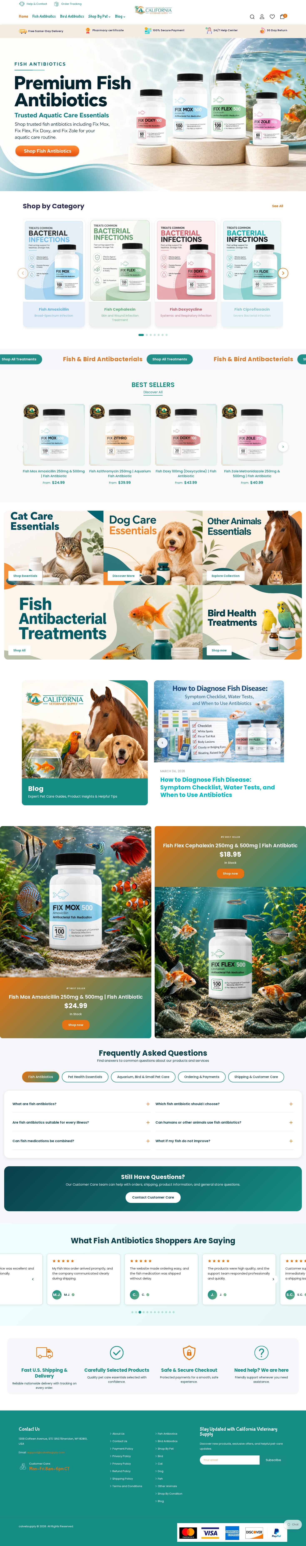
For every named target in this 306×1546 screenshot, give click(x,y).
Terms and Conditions (127, 1486)
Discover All (153, 392)
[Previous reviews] (32, 1279)
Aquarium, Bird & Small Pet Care (143, 1077)
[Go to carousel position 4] (155, 335)
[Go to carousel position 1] (141, 335)
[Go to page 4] (143, 1312)
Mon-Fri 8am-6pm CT (49, 1468)
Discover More (124, 576)
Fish (160, 1479)
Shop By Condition (169, 1494)
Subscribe (273, 1460)
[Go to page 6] (151, 1312)
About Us (118, 1434)
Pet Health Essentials (85, 1077)
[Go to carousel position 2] (147, 335)
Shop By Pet (165, 1449)
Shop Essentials (25, 576)
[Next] (283, 273)
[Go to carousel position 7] (166, 335)
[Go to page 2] (136, 1312)
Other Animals (167, 1486)
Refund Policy (121, 1471)
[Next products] (283, 447)
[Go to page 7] (155, 1312)
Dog (160, 1471)
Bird (160, 1456)
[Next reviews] (273, 1279)
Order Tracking (71, 4)
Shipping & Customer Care (256, 1077)
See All (277, 206)
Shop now (219, 650)
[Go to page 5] (147, 1312)
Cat (160, 1464)
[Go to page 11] (170, 1312)
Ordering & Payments (201, 1077)
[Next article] (276, 743)
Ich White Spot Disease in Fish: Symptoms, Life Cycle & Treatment (178, 791)
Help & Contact (36, 4)
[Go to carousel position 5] (159, 335)
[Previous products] (23, 447)
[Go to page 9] (162, 1312)
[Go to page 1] (132, 1312)
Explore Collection (226, 576)
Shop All (19, 650)
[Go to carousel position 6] (163, 335)
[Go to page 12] (174, 1312)
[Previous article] (162, 743)
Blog (160, 1501)
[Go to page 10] (166, 1312)
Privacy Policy (121, 1456)
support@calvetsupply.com (46, 1452)
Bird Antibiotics (167, 1441)
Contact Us (119, 1441)
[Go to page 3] (140, 1312)
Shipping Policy (122, 1479)
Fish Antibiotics (40, 1077)
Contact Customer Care (153, 1197)
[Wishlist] (272, 16)
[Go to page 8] (159, 1312)
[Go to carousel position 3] (151, 335)
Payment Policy (122, 1449)
